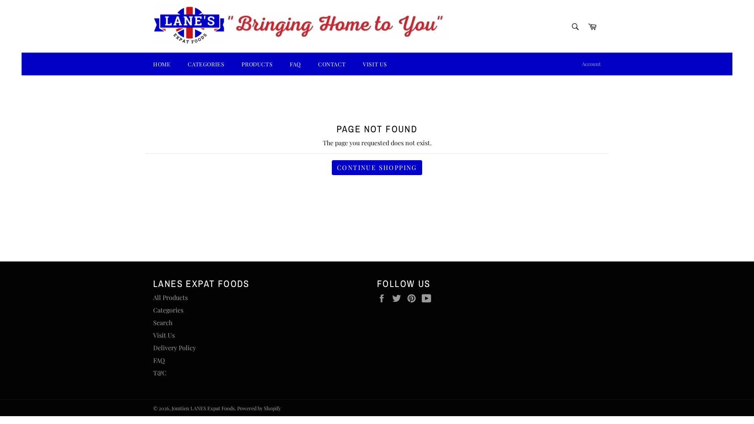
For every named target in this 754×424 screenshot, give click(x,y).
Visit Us (375, 64)
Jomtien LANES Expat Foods (203, 408)
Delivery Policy (174, 348)
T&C (160, 373)
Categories (168, 310)
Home (161, 64)
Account (591, 63)
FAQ (295, 64)
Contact (332, 64)
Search (162, 322)
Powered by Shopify (259, 408)
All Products (170, 297)
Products (257, 64)
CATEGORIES (206, 64)
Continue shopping (377, 167)
